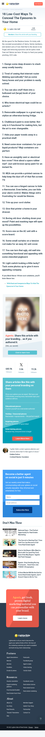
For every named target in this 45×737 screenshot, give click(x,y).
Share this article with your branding (22, 34)
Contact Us (26, 712)
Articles (9, 664)
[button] (38, 4)
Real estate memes (29, 684)
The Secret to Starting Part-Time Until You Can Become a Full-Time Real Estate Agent (30, 542)
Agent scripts (27, 664)
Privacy (31, 727)
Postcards (26, 657)
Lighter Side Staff (14, 29)
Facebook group (28, 660)
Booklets (9, 667)
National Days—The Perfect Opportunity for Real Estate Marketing (28, 532)
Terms (36, 727)
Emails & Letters (11, 670)
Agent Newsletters (12, 657)
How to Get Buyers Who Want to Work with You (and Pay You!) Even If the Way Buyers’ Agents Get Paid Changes (29, 553)
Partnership (26, 709)
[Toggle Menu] (3, 4)
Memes (9, 660)
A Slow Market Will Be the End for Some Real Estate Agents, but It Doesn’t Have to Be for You (30, 575)
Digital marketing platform (12, 685)
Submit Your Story (28, 706)
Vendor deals (27, 670)
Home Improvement (16, 9)
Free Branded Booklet (13, 690)
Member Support (28, 703)
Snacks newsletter (12, 681)
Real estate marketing (30, 691)
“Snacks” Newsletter (13, 712)
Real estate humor (29, 688)
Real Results (10, 709)
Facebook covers (28, 681)
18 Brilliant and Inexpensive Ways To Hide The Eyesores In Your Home (23, 285)
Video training (27, 667)
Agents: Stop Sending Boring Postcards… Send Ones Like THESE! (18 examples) (28, 565)
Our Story (9, 706)
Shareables (5, 9)
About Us (9, 703)
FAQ (8, 716)
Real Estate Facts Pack (14, 693)
